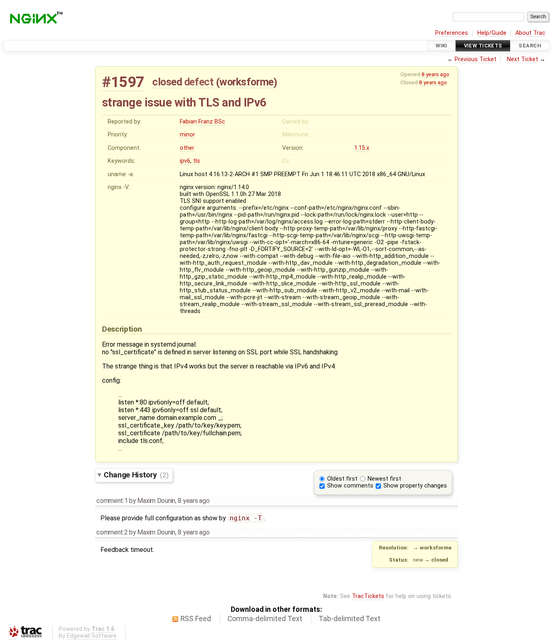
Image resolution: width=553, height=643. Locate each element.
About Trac (530, 33)
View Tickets (483, 46)
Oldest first (342, 478)
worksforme (246, 82)
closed (167, 82)
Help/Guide (491, 33)
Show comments (350, 485)
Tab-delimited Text (350, 619)
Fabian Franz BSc (202, 121)
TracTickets (368, 596)
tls (196, 161)
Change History (136, 474)
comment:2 (112, 532)
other (187, 148)
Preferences (451, 33)
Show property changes (415, 485)
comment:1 (112, 501)
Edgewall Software (92, 635)
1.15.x (361, 148)
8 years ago (435, 74)
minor (187, 134)
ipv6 (185, 161)
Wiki (441, 46)
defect (198, 82)
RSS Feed (196, 619)
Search (530, 46)
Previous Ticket (475, 59)
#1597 (123, 82)
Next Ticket (522, 59)
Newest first (384, 478)
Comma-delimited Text (265, 619)
